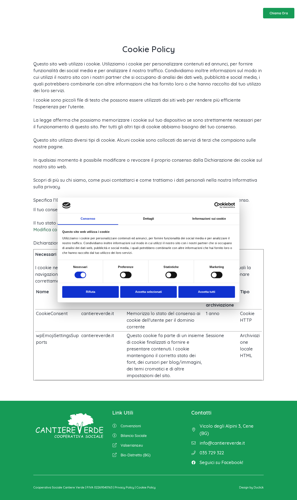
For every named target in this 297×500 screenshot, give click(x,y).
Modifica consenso (52, 229)
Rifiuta (90, 291)
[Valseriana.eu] (116, 445)
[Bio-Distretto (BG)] (116, 455)
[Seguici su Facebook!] (195, 462)
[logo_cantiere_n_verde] (33, 13)
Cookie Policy (146, 487)
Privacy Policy (124, 487)
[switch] (126, 275)
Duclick (259, 487)
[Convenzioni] (116, 426)
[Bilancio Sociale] (116, 435)
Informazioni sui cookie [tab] (209, 218)
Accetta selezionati (148, 291)
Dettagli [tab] (148, 218)
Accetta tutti (206, 291)
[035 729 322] (195, 452)
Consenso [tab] (88, 218)
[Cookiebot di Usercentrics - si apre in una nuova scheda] (217, 205)
